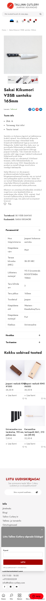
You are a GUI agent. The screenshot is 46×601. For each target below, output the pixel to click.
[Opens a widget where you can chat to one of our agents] (36, 596)
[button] (11, 596)
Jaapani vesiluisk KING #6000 (34, 385)
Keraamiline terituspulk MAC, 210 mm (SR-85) (34, 432)
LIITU (23, 562)
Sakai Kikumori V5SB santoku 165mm (22, 30)
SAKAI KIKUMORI (23, 219)
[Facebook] (5, 587)
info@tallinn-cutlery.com (14, 582)
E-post (5, 550)
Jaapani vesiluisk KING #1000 (16, 385)
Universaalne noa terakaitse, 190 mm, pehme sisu (15, 432)
